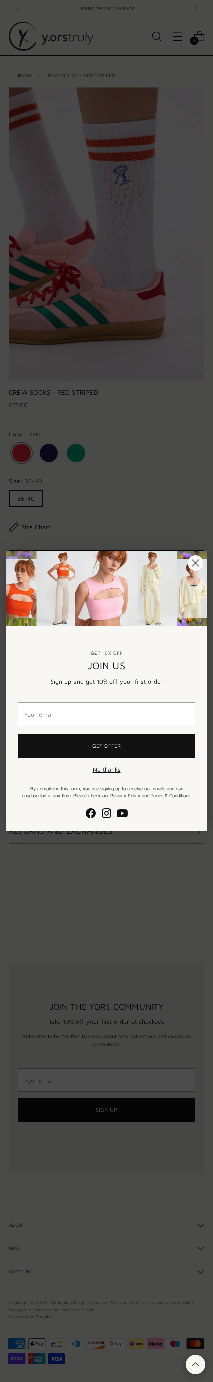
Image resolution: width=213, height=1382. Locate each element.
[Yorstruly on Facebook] (91, 814)
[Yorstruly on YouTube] (122, 814)
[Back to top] (195, 1364)
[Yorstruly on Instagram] (106, 814)
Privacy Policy (125, 795)
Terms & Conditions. (171, 795)
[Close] (195, 563)
